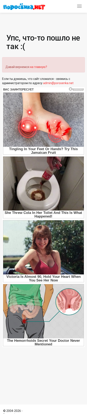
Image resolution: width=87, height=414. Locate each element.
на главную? (38, 67)
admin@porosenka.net (58, 83)
